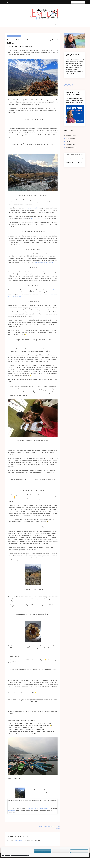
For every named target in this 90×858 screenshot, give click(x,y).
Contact (73, 25)
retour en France (31, 808)
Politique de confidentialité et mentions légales (20, 855)
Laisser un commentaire (26, 46)
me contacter (11, 810)
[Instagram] (7, 2)
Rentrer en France (19, 25)
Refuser (61, 851)
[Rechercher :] (77, 2)
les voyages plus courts (14, 296)
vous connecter (18, 840)
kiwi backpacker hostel (29, 734)
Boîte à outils (58, 25)
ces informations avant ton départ (44, 262)
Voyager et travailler (14, 36)
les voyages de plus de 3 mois (47, 294)
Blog (66, 25)
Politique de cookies (6, 855)
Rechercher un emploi (34, 25)
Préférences (79, 851)
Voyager (68, 141)
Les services (47, 25)
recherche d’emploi (45, 808)
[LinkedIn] (9, 2)
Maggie (16, 46)
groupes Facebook (35, 218)
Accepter (42, 851)
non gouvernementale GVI (32, 208)
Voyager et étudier (70, 144)
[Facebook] (5, 2)
